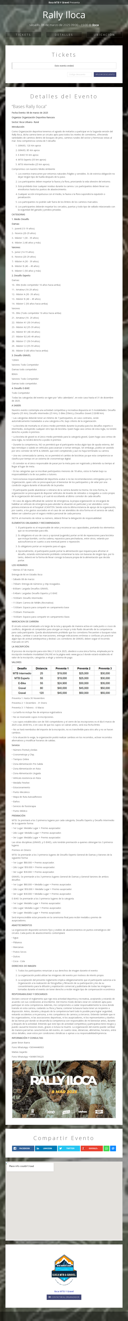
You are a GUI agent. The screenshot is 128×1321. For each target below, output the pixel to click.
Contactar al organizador (65, 1297)
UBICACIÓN (104, 34)
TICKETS (23, 34)
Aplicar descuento (105, 74)
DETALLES (64, 34)
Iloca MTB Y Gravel (64, 1291)
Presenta (64, 2)
